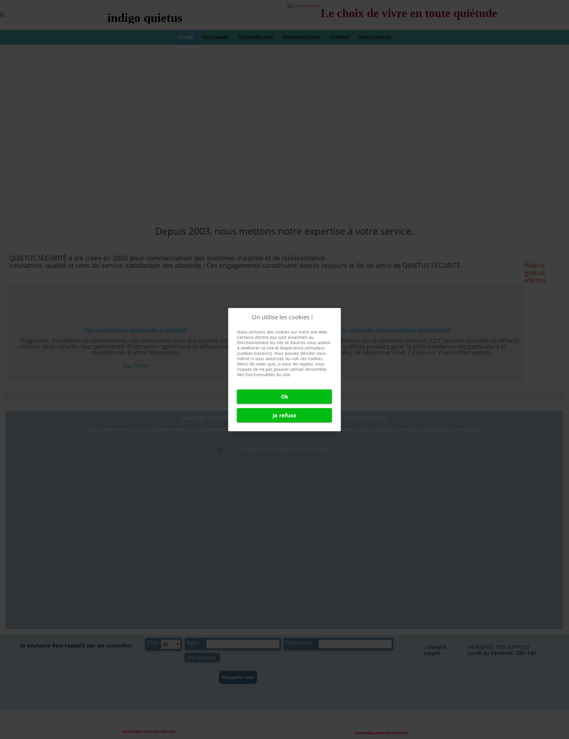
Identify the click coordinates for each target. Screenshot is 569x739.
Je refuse (284, 415)
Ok (284, 396)
